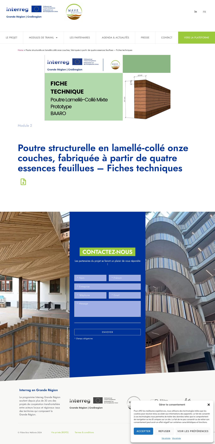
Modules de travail (41, 37)
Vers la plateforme (196, 37)
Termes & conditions (84, 432)
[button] (208, 404)
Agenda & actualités (115, 37)
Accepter (143, 431)
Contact (166, 37)
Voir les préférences (193, 431)
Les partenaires (80, 37)
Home (20, 50)
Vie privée (166, 438)
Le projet (11, 37)
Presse (145, 37)
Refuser (164, 431)
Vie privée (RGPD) (59, 432)
